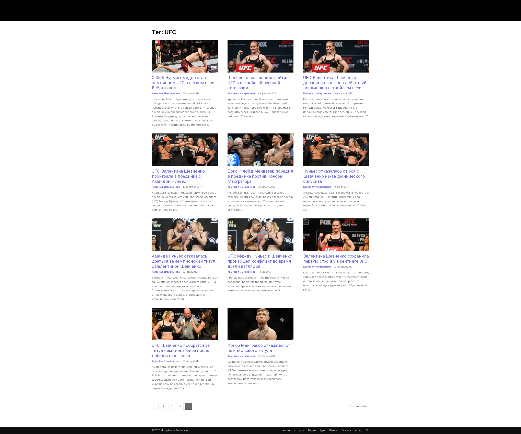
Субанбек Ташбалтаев (166, 360)
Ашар (358, 430)
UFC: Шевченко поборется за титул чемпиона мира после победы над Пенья (181, 350)
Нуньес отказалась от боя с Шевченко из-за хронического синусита (334, 176)
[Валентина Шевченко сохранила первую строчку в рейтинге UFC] (336, 234)
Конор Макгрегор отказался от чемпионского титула (259, 348)
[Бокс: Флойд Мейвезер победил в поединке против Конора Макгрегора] (260, 149)
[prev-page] (155, 406)
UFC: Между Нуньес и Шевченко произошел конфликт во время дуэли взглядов (260, 261)
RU (367, 430)
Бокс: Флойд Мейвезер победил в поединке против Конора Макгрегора (260, 176)
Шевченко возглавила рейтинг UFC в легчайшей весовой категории (259, 82)
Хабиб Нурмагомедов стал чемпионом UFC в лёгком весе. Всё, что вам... (183, 82)
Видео (312, 430)
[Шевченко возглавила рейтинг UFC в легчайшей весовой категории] (260, 56)
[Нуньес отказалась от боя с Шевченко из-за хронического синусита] (336, 149)
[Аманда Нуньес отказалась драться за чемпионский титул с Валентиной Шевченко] (185, 234)
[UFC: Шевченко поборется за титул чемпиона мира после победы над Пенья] (185, 324)
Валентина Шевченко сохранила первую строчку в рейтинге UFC (336, 259)
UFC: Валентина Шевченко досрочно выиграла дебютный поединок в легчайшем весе (335, 82)
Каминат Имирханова (166, 93)
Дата (322, 430)
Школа (333, 430)
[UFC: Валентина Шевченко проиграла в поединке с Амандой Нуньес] (185, 149)
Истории (299, 430)
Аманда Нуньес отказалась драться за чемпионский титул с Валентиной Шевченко (183, 261)
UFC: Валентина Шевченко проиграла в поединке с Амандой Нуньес (178, 176)
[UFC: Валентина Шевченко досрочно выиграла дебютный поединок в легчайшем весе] (336, 56)
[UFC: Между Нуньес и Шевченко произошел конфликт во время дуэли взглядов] (260, 234)
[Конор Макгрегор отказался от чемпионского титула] (260, 324)
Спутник (346, 430)
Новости (285, 430)
